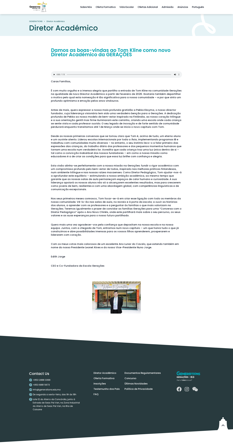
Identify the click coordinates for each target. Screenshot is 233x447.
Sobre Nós (86, 7)
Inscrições (100, 383)
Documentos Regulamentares (143, 373)
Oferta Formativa (106, 7)
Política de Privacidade (139, 389)
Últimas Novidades (136, 383)
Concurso (130, 378)
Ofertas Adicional (148, 7)
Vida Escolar (126, 7)
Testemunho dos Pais (107, 389)
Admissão (168, 7)
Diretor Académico (105, 373)
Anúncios (182, 7)
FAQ (96, 394)
